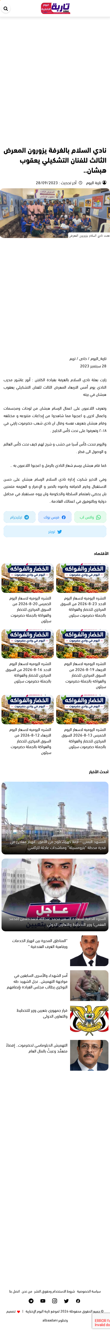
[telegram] (31, 1300)
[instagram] (54, 1300)
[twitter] (66, 1300)
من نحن (27, 1291)
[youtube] (42, 1300)
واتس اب (87, 516)
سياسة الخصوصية (89, 1291)
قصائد (101, 138)
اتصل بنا (14, 1291)
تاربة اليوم (93, 182)
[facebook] (78, 1300)
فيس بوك (52, 516)
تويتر (52, 531)
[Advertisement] (55, 74)
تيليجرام (16, 516)
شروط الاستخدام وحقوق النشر (54, 1291)
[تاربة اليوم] (56, 7)
